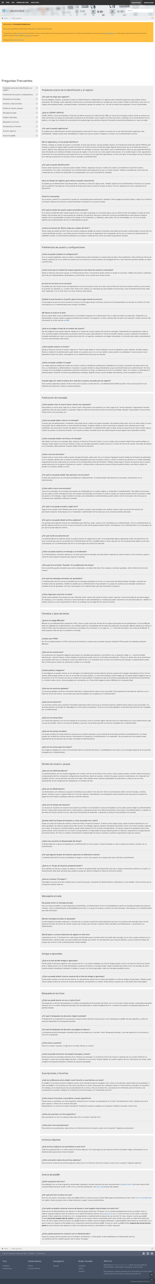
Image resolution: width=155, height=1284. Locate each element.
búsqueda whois (109, 1214)
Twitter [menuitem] (80, 1268)
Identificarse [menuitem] (149, 3)
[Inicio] (16, 10)
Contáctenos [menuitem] (40, 1253)
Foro (8, 2)
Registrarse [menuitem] (136, 3)
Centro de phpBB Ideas (143, 1198)
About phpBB (101, 1187)
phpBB (66, 320)
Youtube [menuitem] (81, 1271)
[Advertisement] (77, 60)
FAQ (13, 2)
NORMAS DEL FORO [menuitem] (23, 2)
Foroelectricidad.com (17, 40)
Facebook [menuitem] (81, 1266)
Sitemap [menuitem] (56, 1266)
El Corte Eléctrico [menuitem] (34, 1268)
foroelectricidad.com (120, 1265)
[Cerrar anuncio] (151, 24)
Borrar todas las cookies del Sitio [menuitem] (15, 1253)
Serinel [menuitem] (30, 1266)
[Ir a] (152, 18)
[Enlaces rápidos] (2, 2)
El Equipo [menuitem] (31, 1253)
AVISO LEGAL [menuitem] (35, 2)
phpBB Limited (126, 1184)
